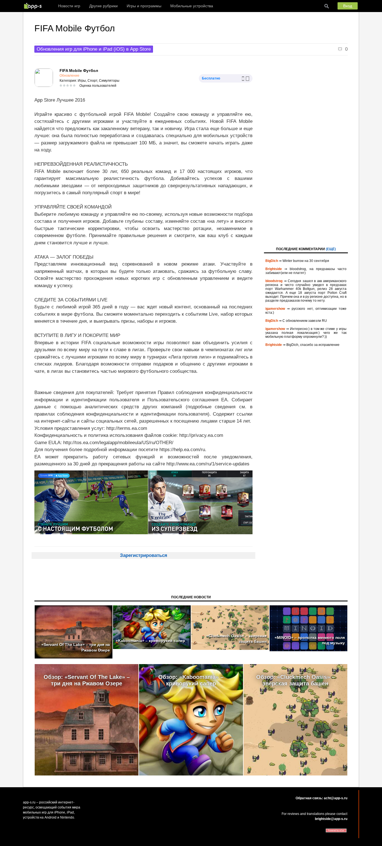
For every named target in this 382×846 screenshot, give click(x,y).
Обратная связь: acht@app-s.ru (321, 798)
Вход (347, 6)
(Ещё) (331, 249)
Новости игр (69, 6)
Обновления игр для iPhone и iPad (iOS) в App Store (94, 49)
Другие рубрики (103, 6)
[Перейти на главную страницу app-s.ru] (34, 6)
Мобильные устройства (191, 6)
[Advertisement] (306, 151)
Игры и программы (144, 6)
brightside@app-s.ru (331, 819)
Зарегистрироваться (143, 555)
